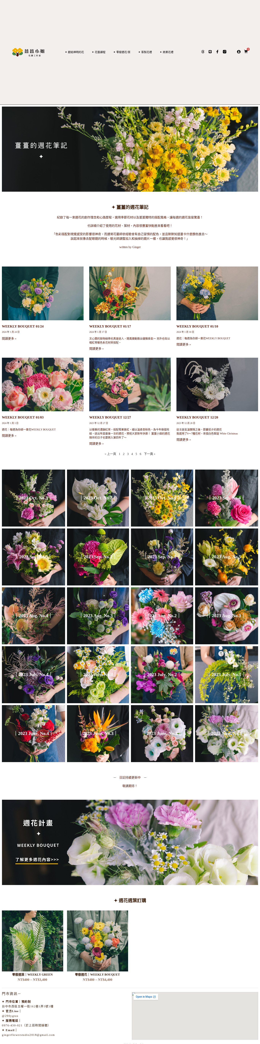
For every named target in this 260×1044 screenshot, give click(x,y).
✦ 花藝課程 (98, 52)
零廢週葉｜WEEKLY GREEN (32, 974)
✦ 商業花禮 (166, 52)
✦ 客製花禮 (145, 52)
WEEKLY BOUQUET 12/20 (197, 417)
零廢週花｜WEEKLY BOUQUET (97, 974)
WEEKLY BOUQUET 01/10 (197, 326)
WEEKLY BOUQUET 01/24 (23, 326)
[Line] (210, 51)
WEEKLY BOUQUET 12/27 (110, 417)
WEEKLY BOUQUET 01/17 (110, 326)
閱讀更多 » (9, 338)
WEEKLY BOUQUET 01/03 (23, 417)
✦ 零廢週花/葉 (121, 52)
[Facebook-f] (217, 51)
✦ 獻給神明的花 (74, 52)
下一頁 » (149, 454)
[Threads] (203, 51)
